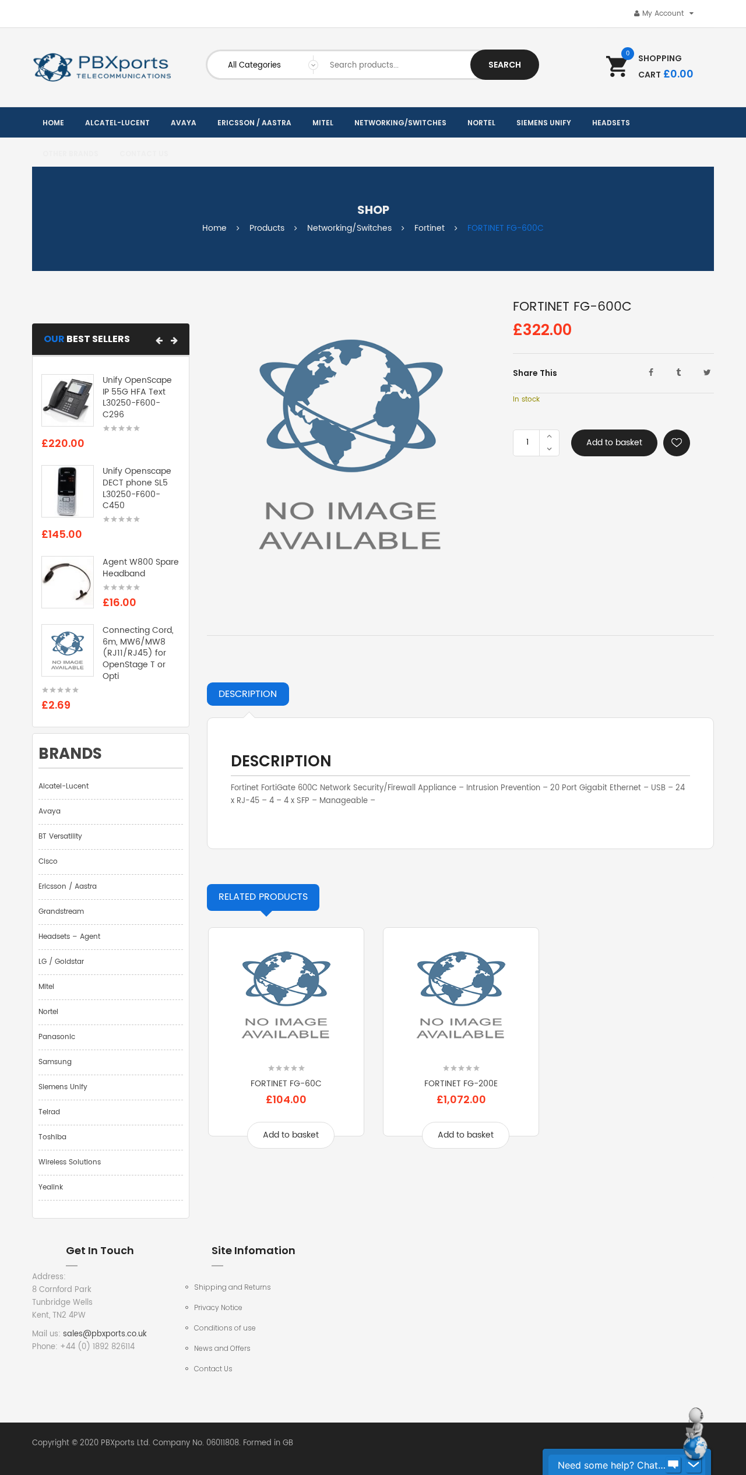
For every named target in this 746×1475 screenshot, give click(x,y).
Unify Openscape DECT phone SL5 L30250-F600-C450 (137, 488)
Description (248, 694)
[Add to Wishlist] (676, 443)
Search (504, 65)
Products (266, 228)
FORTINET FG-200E (461, 1083)
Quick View (286, 1049)
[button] (159, 340)
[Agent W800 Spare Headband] (67, 582)
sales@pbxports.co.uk (105, 1334)
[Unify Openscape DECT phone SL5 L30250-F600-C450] (67, 491)
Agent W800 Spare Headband (141, 567)
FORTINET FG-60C (286, 1083)
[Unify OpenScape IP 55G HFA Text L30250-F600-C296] (67, 400)
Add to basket (614, 442)
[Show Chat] (673, 1465)
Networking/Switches (349, 228)
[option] (286, 1046)
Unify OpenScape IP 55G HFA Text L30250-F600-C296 (137, 397)
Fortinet (429, 228)
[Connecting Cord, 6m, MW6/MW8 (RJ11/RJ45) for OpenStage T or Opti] (67, 650)
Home (214, 228)
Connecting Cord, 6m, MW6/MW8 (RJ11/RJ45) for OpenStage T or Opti (138, 653)
